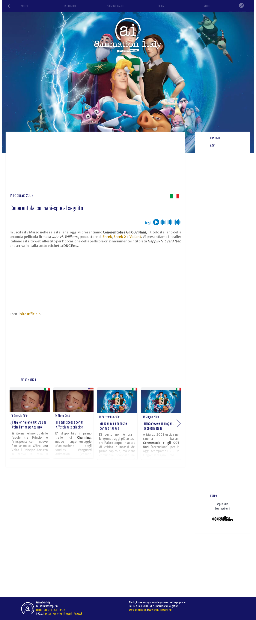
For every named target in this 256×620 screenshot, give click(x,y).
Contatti (48, 609)
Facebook (78, 613)
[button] (178, 423)
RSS (55, 609)
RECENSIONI (70, 6)
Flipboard (68, 613)
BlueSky (47, 613)
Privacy (62, 609)
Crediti (39, 609)
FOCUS (161, 6)
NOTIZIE (24, 6)
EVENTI (206, 6)
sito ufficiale (30, 314)
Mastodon (57, 613)
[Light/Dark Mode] (9, 6)
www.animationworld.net (160, 609)
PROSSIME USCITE (115, 6)
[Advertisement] (95, 164)
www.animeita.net (138, 609)
